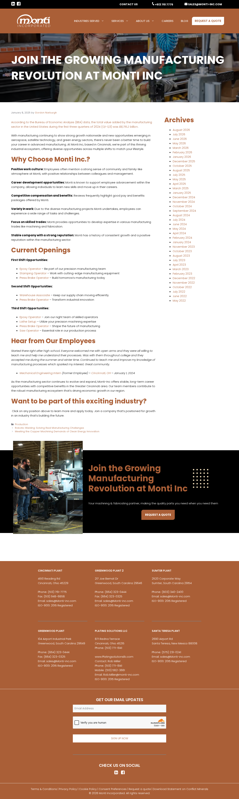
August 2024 (181, 215)
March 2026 (181, 148)
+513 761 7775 (164, 4)
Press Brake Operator (34, 278)
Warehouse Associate (35, 295)
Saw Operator (29, 330)
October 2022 (182, 287)
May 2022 (179, 301)
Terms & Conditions (44, 789)
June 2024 (180, 224)
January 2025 (182, 193)
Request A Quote (158, 515)
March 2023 (181, 269)
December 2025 (184, 161)
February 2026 (182, 152)
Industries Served (86, 21)
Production (21, 424)
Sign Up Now (119, 738)
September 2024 (184, 211)
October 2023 (182, 251)
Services (117, 21)
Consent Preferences (113, 789)
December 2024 (184, 197)
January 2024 (182, 242)
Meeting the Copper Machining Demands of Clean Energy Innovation (57, 431)
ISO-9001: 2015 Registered (55, 605)
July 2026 (179, 134)
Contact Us (129, 4)
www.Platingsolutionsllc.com (114, 657)
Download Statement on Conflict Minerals (180, 789)
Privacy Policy (68, 789)
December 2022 (184, 278)
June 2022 (180, 296)
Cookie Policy (88, 789)
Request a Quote (208, 21)
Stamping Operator (33, 273)
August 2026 (181, 130)
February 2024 (182, 238)
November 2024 (184, 202)
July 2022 (179, 292)
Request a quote (140, 789)
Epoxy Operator (30, 269)
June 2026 (180, 139)
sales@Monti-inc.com (61, 601)
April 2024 (179, 233)
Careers (167, 21)
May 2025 (179, 179)
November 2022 (184, 283)
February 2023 (182, 274)
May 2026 (179, 143)
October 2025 (182, 166)
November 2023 (184, 247)
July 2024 (179, 220)
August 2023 (181, 256)
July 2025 (179, 175)
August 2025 (181, 170)
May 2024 (179, 229)
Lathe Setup (28, 321)
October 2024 (182, 206)
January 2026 (182, 157)
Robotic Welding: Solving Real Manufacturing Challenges (49, 427)
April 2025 (179, 184)
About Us (143, 21)
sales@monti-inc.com (205, 4)
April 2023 (179, 265)
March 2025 (181, 188)
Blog (184, 21)
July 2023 (179, 260)
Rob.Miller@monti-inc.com (121, 675)
